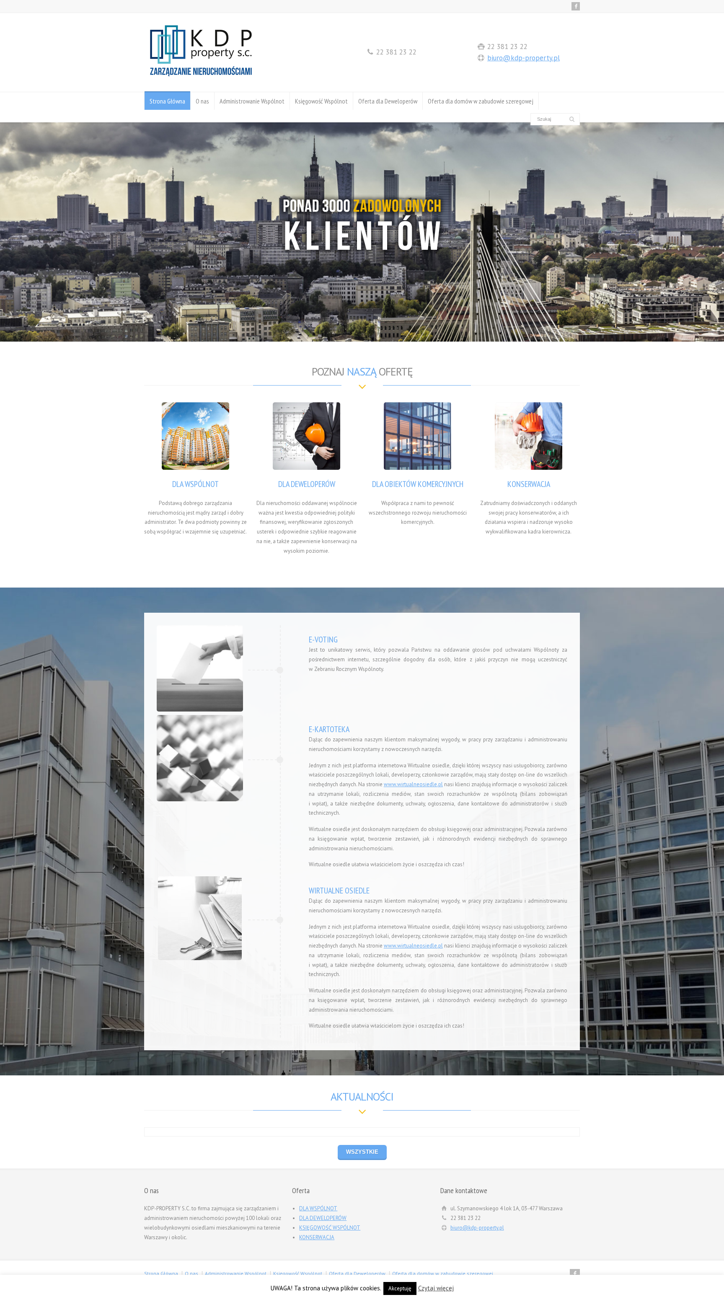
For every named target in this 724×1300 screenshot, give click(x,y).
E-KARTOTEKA (329, 729)
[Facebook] (575, 6)
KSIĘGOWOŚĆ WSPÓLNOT (329, 1227)
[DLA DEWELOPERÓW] (307, 436)
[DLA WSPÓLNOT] (196, 436)
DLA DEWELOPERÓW (306, 484)
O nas (202, 101)
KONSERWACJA (528, 484)
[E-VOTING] (200, 668)
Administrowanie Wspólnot (252, 101)
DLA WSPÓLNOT (195, 484)
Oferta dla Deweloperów (387, 101)
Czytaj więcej (436, 1288)
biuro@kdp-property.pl (523, 57)
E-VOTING (323, 639)
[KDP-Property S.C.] (201, 76)
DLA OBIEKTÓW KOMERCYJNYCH (417, 484)
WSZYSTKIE (362, 1152)
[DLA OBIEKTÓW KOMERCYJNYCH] (418, 436)
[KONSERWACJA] (529, 436)
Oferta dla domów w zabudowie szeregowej (480, 101)
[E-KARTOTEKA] (200, 758)
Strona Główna (167, 101)
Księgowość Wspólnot (321, 101)
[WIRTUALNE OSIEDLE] (200, 918)
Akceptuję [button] (399, 1288)
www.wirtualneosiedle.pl (413, 784)
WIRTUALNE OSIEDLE (339, 890)
